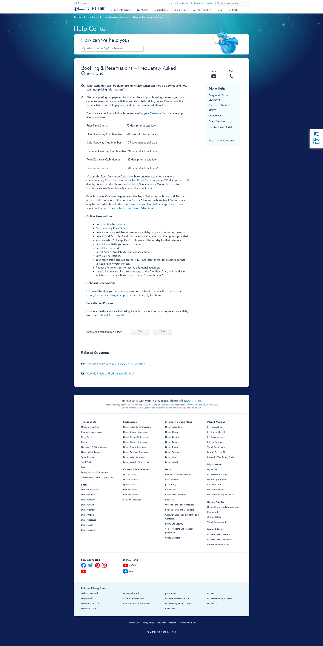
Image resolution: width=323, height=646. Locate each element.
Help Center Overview (221, 140)
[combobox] (232, 3)
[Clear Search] (141, 48)
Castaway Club (158, 113)
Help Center (93, 17)
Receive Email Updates (221, 127)
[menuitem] (195, 3)
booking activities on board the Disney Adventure (123, 208)
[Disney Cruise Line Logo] (89, 9)
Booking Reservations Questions (148, 17)
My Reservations (117, 224)
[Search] (218, 3)
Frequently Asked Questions (116, 17)
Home (80, 17)
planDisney (215, 115)
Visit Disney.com (81, 3)
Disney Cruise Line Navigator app (148, 204)
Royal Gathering (146, 180)
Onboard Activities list (110, 315)
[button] (232, 10)
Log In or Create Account (178, 3)
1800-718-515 (193, 401)
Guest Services (217, 121)
